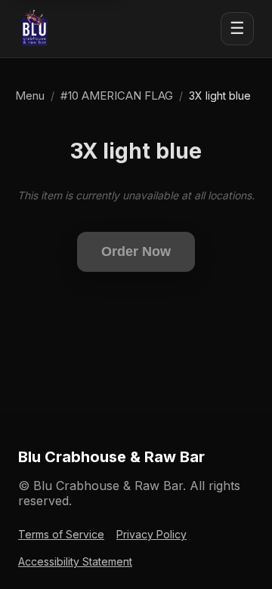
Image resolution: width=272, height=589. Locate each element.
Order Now (136, 251)
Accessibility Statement (75, 561)
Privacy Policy (151, 534)
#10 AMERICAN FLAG (116, 95)
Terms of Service (61, 534)
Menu (30, 95)
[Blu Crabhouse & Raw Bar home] (34, 28)
